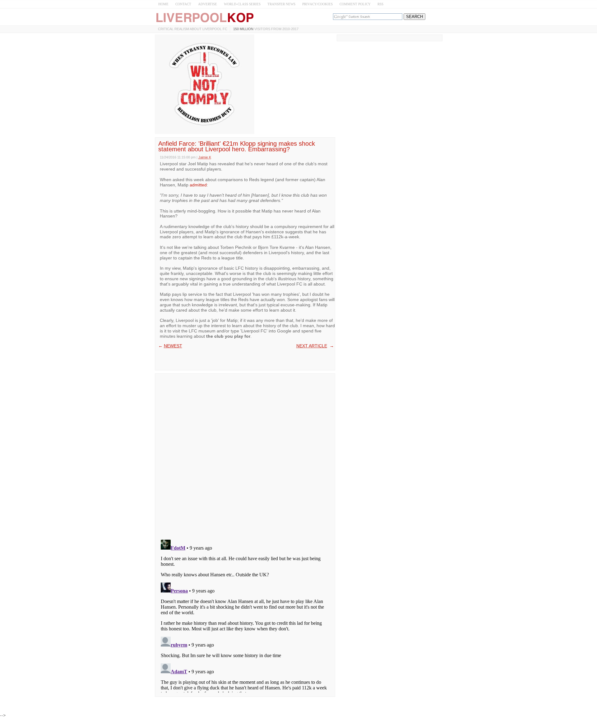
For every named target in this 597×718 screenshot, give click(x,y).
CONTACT (183, 4)
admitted (198, 184)
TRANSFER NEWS (281, 4)
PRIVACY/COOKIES (317, 4)
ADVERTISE (207, 4)
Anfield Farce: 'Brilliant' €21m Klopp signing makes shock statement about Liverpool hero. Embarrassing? (236, 146)
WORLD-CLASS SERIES (242, 4)
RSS (380, 4)
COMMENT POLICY (355, 4)
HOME (163, 4)
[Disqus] (245, 454)
